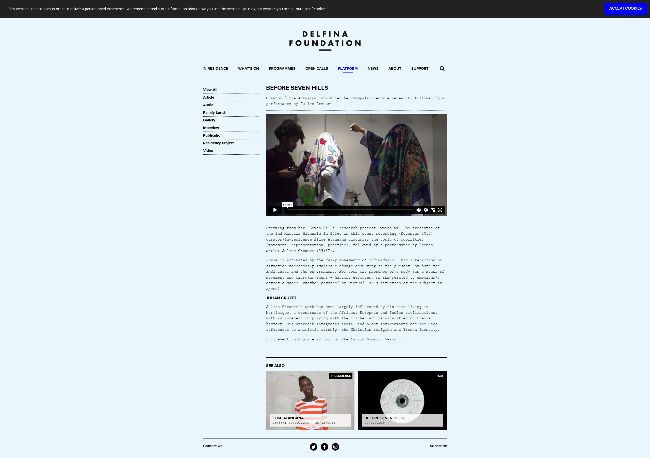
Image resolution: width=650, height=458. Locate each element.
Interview (211, 127)
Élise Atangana (330, 239)
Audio (208, 105)
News (373, 68)
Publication (213, 135)
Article (208, 97)
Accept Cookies (625, 8)
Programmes (282, 68)
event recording (379, 233)
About (394, 68)
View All (210, 89)
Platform (348, 68)
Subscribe (438, 446)
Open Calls (316, 68)
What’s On (248, 68)
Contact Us (212, 446)
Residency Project (218, 143)
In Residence (215, 68)
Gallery (209, 120)
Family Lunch (214, 112)
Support (420, 68)
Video (208, 150)
